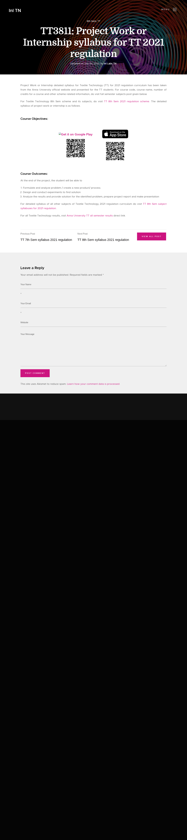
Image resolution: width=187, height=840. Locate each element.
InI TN (15, 10)
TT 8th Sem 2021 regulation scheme (126, 101)
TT (98, 21)
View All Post (151, 236)
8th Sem (91, 21)
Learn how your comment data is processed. (93, 383)
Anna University (41, 89)
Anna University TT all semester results (90, 215)
